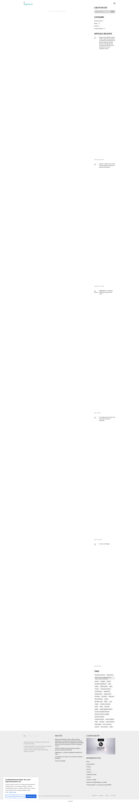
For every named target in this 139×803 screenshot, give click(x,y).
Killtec (105, 701)
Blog (95, 23)
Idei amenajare (99, 699)
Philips (96, 709)
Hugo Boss (111, 696)
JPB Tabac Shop (98, 701)
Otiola (101, 706)
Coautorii (88, 772)
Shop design (98, 724)
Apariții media (98, 21)
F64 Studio (104, 696)
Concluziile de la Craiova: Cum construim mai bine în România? (69, 757)
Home (88, 761)
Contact (88, 777)
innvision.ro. (68, 796)
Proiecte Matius (98, 28)
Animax (97, 681)
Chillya (96, 26)
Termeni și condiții (91, 779)
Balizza (109, 681)
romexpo (102, 721)
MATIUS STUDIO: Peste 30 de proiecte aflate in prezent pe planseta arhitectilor (67, 749)
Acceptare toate (31, 796)
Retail (96, 721)
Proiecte (88, 767)
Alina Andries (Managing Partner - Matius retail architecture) (103, 678)
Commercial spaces (106, 689)
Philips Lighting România (106, 709)
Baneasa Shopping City (100, 684)
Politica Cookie (12, 792)
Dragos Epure (107, 694)
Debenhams (107, 691)
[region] (21, 788)
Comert (97, 689)
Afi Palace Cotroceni (100, 675)
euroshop (97, 696)
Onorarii (88, 769)
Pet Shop (107, 706)
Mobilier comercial (105, 704)
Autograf (103, 681)
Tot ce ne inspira (107, 724)
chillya (96, 686)
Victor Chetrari (104, 727)
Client (110, 686)
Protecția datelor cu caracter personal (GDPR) (98, 785)
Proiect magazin (110, 719)
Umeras (97, 727)
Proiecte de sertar (99, 716)
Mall (110, 701)
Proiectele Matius (99, 719)
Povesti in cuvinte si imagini (102, 714)
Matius (96, 704)
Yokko (111, 727)
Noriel (96, 706)
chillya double (103, 686)
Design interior (98, 694)
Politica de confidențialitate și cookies (96, 782)
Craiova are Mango (60, 761)
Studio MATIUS (90, 764)
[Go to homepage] (28, 3)
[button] (114, 3)
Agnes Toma (110, 675)
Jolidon (106, 699)
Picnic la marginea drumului (102, 711)
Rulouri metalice (110, 721)
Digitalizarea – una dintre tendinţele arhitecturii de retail (68, 753)
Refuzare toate (20, 796)
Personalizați (9, 796)
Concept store (98, 691)
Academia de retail (91, 774)
